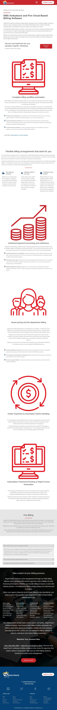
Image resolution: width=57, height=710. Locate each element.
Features (5, 699)
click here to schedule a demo (31, 646)
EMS (4, 696)
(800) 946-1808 (29, 683)
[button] (28, 545)
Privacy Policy (6, 702)
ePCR (31, 698)
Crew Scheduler (46, 699)
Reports (45, 696)
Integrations (46, 702)
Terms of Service (16, 702)
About (14, 696)
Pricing (4, 701)
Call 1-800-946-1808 (11, 646)
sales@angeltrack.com (29, 681)
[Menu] (36, 2)
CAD (31, 696)
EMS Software (14, 135)
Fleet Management (47, 698)
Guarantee (15, 701)
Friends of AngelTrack (17, 699)
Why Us (14, 698)
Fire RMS (45, 701)
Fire (4, 698)
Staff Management (34, 702)
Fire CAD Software (23, 135)
